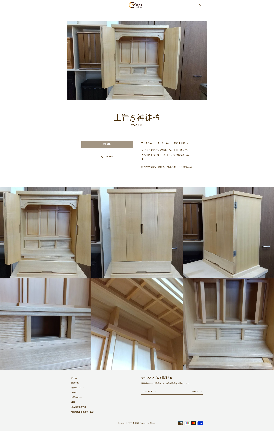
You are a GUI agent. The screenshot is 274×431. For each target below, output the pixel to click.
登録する (195, 391)
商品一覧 (75, 383)
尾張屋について (77, 388)
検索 (73, 402)
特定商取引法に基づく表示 (82, 412)
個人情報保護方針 (78, 407)
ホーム (74, 378)
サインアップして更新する (156, 377)
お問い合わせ (76, 397)
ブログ (74, 392)
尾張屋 (136, 423)
